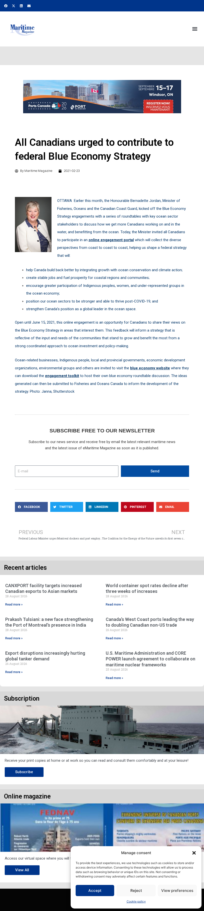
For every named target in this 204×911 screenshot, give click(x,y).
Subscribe (24, 772)
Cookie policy (136, 901)
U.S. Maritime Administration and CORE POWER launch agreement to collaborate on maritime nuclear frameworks (150, 658)
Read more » (14, 604)
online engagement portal (111, 240)
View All (22, 870)
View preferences (177, 890)
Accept (95, 890)
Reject (136, 890)
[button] (194, 852)
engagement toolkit (62, 376)
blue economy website (150, 368)
